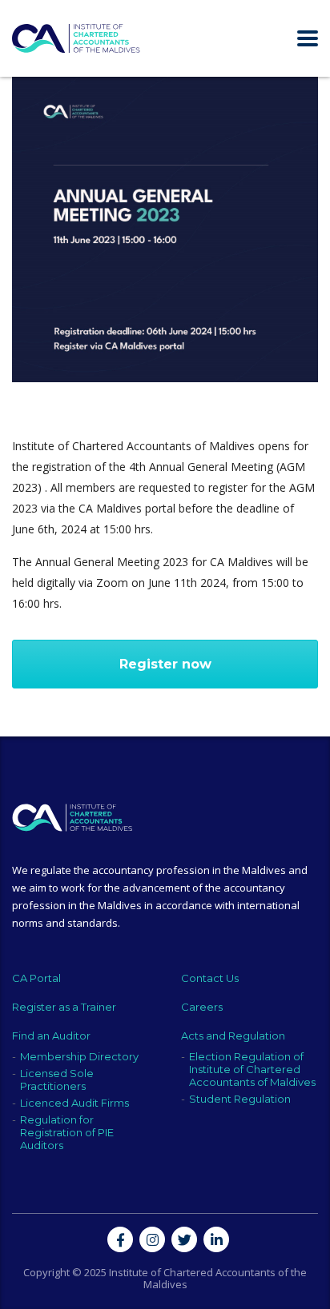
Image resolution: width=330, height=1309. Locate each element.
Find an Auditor (51, 1035)
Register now (165, 664)
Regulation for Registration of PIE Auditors (67, 1132)
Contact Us (210, 978)
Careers (202, 1006)
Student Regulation (240, 1098)
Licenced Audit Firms (74, 1102)
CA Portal (36, 978)
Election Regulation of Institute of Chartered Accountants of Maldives (252, 1069)
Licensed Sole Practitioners (57, 1079)
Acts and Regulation (233, 1035)
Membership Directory (79, 1056)
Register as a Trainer (64, 1006)
